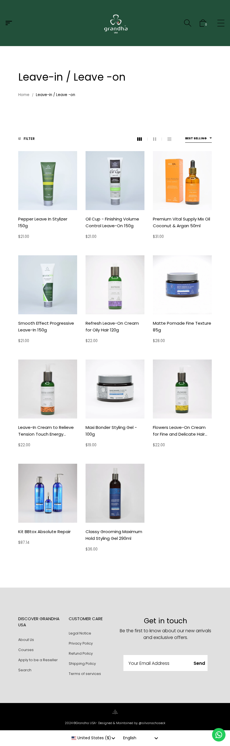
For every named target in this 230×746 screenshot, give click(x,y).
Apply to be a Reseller (38, 660)
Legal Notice (80, 633)
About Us (26, 639)
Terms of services (85, 673)
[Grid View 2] (157, 139)
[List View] (169, 139)
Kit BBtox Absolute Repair (44, 532)
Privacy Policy (81, 643)
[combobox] (93, 738)
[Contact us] (219, 735)
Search (24, 670)
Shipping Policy (82, 663)
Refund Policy (81, 653)
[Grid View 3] (142, 139)
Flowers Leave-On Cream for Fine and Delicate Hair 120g (179, 434)
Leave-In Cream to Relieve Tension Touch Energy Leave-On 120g (46, 434)
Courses (26, 649)
